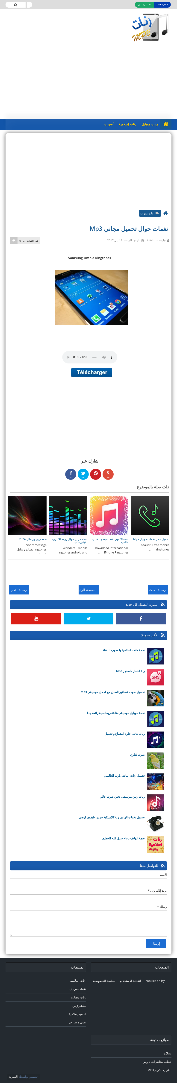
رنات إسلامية (127, 124)
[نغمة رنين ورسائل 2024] (27, 515)
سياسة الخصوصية (104, 981)
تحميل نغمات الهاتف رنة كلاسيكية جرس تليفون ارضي (112, 817)
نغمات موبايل (77, 989)
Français (162, 4)
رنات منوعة (147, 213)
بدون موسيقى (77, 1022)
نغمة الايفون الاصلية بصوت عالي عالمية (110, 540)
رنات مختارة (78, 997)
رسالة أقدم (19, 590)
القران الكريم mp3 (159, 1070)
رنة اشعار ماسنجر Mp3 (130, 671)
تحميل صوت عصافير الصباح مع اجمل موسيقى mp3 (112, 692)
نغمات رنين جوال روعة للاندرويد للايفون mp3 (69, 540)
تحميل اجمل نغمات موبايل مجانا (151, 539)
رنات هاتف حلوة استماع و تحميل (125, 734)
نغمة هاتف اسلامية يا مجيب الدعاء (124, 650)
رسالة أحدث (157, 590)
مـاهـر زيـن (79, 1006)
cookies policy (155, 981)
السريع (13, 1076)
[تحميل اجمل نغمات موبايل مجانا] (149, 515)
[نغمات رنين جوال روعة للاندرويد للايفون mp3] (67, 515)
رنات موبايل (150, 124)
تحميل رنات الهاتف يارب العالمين (124, 775)
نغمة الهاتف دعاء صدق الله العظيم (123, 838)
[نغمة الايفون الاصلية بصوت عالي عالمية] (108, 515)
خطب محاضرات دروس (157, 1062)
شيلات (167, 1053)
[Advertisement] (88, 80)
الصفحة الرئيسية (87, 590)
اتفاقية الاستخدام (130, 981)
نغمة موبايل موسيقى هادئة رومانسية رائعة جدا (116, 713)
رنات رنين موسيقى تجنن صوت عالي (122, 796)
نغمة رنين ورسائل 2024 (33, 539)
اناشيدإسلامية (77, 1014)
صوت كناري (137, 754)
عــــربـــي (144, 4)
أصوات (109, 124)
